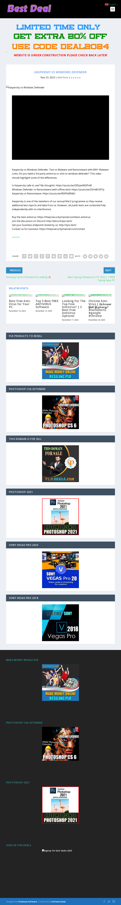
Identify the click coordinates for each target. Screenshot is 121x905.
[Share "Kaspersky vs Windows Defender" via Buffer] (60, 256)
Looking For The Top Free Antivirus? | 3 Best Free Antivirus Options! (74, 308)
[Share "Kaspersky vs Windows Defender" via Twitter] (30, 256)
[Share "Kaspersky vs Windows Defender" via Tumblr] (42, 256)
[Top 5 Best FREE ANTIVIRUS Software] (47, 295)
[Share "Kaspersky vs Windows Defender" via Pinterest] (48, 256)
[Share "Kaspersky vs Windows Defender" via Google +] (36, 256)
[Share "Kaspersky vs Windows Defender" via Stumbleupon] (65, 256)
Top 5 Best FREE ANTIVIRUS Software (47, 304)
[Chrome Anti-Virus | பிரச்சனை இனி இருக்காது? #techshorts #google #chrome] (100, 295)
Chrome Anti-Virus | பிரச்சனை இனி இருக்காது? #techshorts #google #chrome (100, 308)
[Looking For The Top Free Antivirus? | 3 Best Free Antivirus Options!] (74, 295)
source (15, 237)
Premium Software (27, 901)
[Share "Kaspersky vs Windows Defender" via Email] (71, 256)
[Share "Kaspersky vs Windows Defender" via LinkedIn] (54, 256)
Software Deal (58, 901)
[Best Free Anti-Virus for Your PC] (21, 295)
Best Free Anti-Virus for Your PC (20, 304)
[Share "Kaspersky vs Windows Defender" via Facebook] (24, 256)
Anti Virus (62, 77)
